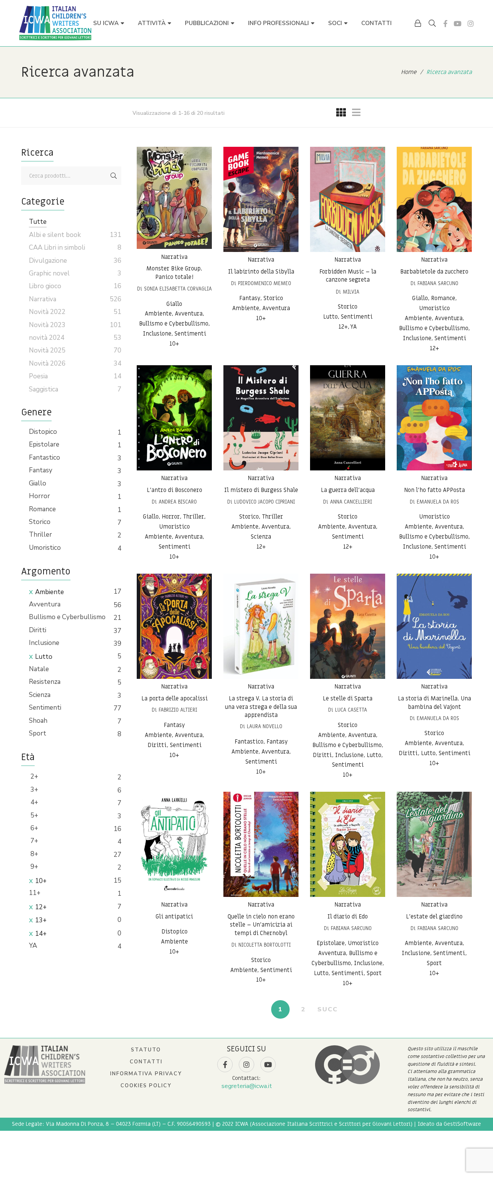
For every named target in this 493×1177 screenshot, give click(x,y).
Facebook (445, 23)
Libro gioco (45, 286)
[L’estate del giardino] (434, 844)
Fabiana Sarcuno (438, 283)
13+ (41, 920)
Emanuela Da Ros (438, 502)
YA (33, 945)
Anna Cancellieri (351, 502)
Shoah (38, 720)
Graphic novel (49, 273)
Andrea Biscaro (178, 502)
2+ (33, 776)
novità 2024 (46, 337)
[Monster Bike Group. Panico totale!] (174, 198)
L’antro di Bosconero (174, 490)
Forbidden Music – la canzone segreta (347, 276)
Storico (39, 521)
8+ (33, 854)
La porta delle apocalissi (174, 698)
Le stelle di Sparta (347, 698)
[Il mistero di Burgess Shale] (260, 417)
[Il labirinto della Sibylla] (260, 199)
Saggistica (43, 389)
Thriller (40, 534)
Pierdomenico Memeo (264, 283)
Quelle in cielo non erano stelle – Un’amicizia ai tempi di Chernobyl (261, 925)
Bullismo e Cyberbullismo (67, 617)
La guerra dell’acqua (348, 490)
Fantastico (44, 457)
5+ (33, 815)
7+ (33, 840)
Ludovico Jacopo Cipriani (264, 502)
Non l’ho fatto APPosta (434, 490)
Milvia (351, 292)
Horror (39, 496)
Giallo (37, 483)
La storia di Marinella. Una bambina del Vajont (434, 703)
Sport (37, 733)
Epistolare (44, 444)
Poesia (38, 376)
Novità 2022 (47, 311)
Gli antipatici (174, 916)
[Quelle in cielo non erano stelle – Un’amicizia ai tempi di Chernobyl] (260, 844)
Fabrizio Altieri (178, 710)
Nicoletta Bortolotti (264, 945)
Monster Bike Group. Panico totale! (174, 273)
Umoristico (45, 547)
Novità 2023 (47, 325)
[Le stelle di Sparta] (347, 626)
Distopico (43, 431)
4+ (33, 802)
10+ (41, 880)
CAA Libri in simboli (57, 247)
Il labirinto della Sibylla (261, 271)
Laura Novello (264, 726)
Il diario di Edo (347, 916)
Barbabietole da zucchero (434, 271)
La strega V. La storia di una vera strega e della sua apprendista (261, 707)
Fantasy (40, 470)
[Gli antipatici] (174, 844)
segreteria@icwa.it (246, 1086)
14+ (41, 933)
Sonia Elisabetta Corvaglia (178, 288)
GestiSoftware (462, 1124)
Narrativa (174, 257)
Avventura (44, 604)
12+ (41, 907)
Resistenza (44, 681)
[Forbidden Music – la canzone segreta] (347, 199)
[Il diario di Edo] (347, 844)
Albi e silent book (55, 234)
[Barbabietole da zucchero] (434, 199)
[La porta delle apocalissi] (174, 626)
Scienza (39, 694)
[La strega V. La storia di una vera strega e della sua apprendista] (260, 626)
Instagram (471, 23)
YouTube (457, 23)
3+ (33, 789)
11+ (34, 892)
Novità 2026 (47, 363)
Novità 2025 (47, 350)
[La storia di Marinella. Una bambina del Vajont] (434, 626)
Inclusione (44, 642)
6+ (33, 828)
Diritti (37, 630)
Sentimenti (45, 707)
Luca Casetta (351, 710)
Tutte (38, 221)
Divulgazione (48, 260)
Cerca (113, 175)
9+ (33, 866)
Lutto (43, 656)
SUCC (327, 1009)
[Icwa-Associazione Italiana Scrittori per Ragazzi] (55, 23)
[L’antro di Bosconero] (174, 417)
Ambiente (49, 592)
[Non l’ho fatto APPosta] (434, 417)
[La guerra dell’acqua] (347, 417)
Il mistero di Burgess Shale (261, 490)
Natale (39, 669)
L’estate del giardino (434, 916)
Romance (42, 509)
